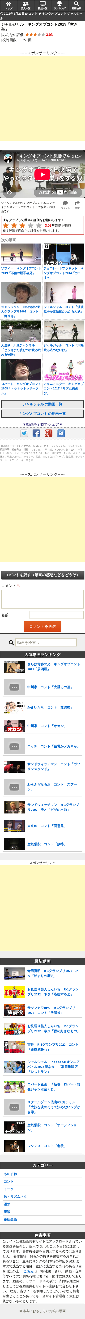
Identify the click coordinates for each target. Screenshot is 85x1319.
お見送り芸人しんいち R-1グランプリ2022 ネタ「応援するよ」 (53, 991)
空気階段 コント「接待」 (47, 844)
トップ (8, 8)
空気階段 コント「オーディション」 (52, 1127)
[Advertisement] (42, 98)
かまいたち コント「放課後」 (50, 707)
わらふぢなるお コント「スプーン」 (52, 786)
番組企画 (10, 1219)
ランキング (60, 8)
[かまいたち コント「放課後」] (14, 707)
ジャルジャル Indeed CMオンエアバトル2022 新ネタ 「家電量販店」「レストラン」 (54, 1067)
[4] (31, 225)
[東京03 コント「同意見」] (14, 826)
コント (9, 1181)
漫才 (7, 1204)
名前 (5, 615)
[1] (6, 225)
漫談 (7, 1212)
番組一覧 (42, 8)
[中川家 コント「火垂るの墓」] (14, 687)
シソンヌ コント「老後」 (47, 1146)
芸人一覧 (25, 8)
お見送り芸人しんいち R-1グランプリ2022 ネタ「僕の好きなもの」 (53, 1028)
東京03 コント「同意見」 (47, 826)
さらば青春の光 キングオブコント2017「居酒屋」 (53, 666)
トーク (9, 1189)
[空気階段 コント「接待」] (14, 844)
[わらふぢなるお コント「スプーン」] (14, 787)
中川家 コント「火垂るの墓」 (50, 687)
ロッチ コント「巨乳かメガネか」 (53, 746)
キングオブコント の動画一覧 (42, 413)
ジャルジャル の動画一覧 (42, 404)
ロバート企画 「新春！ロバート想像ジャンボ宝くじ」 (53, 1086)
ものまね (10, 1174)
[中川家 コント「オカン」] (14, 726)
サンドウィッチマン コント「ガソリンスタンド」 (53, 766)
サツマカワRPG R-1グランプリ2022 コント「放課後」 (51, 1010)
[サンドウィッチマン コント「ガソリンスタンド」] (14, 766)
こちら (29, 1271)
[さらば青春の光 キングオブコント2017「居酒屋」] (14, 667)
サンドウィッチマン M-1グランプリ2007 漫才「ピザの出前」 (53, 807)
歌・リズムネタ (15, 1196)
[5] (39, 225)
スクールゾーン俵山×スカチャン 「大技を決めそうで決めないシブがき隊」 (53, 1107)
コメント (11, 585)
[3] (22, 225)
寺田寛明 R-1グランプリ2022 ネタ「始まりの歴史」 (53, 973)
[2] (14, 225)
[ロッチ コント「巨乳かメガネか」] (14, 746)
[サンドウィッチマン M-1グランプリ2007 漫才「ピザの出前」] (14, 807)
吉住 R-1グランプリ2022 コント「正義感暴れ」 (53, 1047)
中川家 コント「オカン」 (47, 726)
